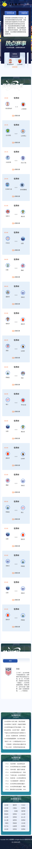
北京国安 (8, 135)
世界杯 (16, 98)
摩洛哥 (23, 216)
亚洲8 (16, 811)
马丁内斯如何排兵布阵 (10, 826)
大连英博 (8, 162)
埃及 (22, 378)
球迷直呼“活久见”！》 (19, 823)
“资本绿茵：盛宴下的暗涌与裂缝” (17, 769)
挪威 (22, 270)
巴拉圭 (8, 243)
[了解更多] (25, 691)
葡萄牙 (8, 323)
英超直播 (24, 13)
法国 (22, 243)
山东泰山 (23, 136)
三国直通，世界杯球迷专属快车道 (16, 744)
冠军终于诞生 (17, 820)
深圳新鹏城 (23, 189)
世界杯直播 (10, 13)
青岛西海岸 (8, 108)
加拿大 (8, 216)
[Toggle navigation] (28, 3)
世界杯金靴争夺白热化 (19, 817)
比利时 (23, 351)
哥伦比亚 (23, 405)
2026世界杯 (7, 805)
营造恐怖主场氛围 (9, 814)
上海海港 (23, 109)
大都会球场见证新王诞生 (20, 808)
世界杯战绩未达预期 (19, 829)
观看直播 (14, 67)
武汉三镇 (23, 162)
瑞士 (7, 404)
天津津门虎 (8, 189)
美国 (7, 350)
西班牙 (23, 324)
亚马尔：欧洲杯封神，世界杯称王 (16, 735)
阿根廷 (8, 377)
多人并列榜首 (25, 817)
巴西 (7, 270)
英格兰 (23, 297)
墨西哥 (8, 296)
